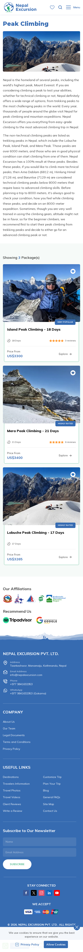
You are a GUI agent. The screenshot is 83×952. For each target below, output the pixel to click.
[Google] (47, 620)
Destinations (11, 777)
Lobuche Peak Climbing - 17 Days (35, 532)
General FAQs (51, 797)
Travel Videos (11, 797)
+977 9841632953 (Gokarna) (28, 691)
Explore (63, 353)
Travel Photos (11, 790)
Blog (46, 790)
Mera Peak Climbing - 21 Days (33, 431)
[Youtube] (57, 893)
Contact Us (50, 811)
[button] (72, 271)
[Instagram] (41, 893)
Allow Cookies (55, 944)
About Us (9, 721)
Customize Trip (52, 777)
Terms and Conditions (16, 742)
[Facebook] (26, 893)
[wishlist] (52, 7)
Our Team (9, 728)
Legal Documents (14, 735)
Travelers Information (16, 783)
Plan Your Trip (52, 783)
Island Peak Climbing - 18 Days (33, 329)
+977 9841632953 (21, 682)
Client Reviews (12, 804)
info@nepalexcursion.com (26, 673)
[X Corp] (34, 893)
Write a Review (12, 811)
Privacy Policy (11, 749)
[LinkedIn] (49, 893)
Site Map (48, 804)
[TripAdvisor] (17, 620)
